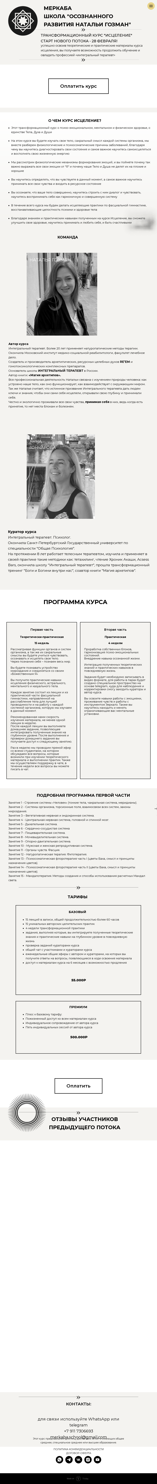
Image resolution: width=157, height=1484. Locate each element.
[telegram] (69, 1459)
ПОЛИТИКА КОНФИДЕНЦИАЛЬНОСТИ (79, 1449)
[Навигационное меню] (151, 6)
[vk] (78, 1459)
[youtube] (97, 1459)
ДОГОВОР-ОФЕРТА (78, 1453)
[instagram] (88, 1459)
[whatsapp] (59, 1459)
